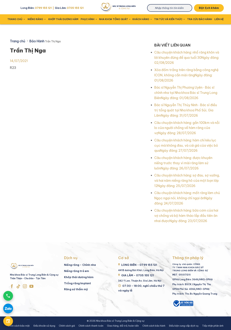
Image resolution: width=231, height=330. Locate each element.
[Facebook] (12, 286)
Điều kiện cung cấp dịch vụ (184, 325)
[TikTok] (18, 286)
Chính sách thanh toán (91, 325)
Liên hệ (219, 19)
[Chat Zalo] (8, 308)
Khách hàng (140, 19)
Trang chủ (14, 19)
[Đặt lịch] (8, 321)
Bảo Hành (36, 41)
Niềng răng (35, 19)
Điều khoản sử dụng (44, 325)
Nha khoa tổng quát (114, 19)
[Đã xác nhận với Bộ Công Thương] (183, 303)
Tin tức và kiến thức (168, 19)
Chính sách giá (67, 325)
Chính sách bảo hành (153, 325)
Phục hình (87, 19)
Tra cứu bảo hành (199, 19)
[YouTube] (31, 286)
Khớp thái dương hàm (63, 19)
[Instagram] (25, 286)
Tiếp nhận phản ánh (212, 325)
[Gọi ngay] (8, 296)
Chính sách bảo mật (19, 325)
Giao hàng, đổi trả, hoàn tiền (123, 325)
